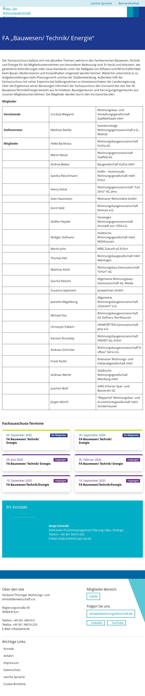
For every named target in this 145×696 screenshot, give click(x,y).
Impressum (11, 663)
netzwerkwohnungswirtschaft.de (110, 614)
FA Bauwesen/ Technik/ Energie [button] (22, 440)
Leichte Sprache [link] (101, 3)
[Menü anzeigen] (142, 12)
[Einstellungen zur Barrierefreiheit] (136, 12)
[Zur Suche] (130, 12)
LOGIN (93, 596)
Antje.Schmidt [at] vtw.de (74, 539)
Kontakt (9, 649)
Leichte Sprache (14, 677)
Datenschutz (12, 670)
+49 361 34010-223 (72, 534)
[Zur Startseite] (18, 12)
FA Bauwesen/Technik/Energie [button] (27, 485)
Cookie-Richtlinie (15, 684)
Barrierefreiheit (129, 3)
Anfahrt (9, 656)
